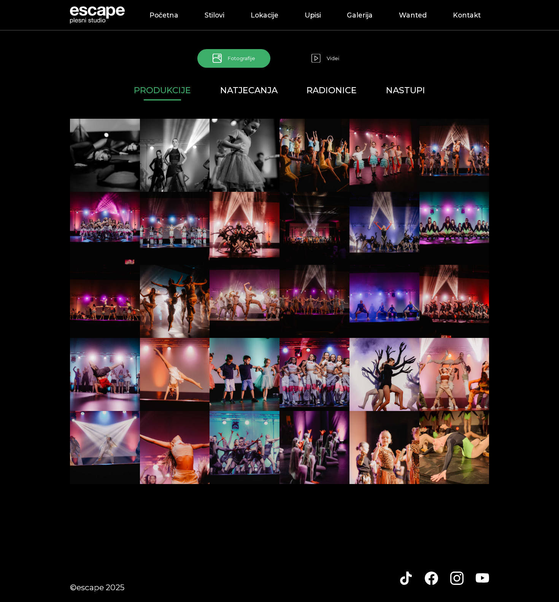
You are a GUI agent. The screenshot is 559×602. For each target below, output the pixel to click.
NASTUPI (405, 90)
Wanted (413, 15)
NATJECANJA (249, 90)
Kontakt (467, 15)
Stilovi (214, 15)
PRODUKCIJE (162, 90)
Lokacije (264, 15)
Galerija (360, 15)
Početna (163, 15)
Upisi (313, 15)
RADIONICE (331, 90)
